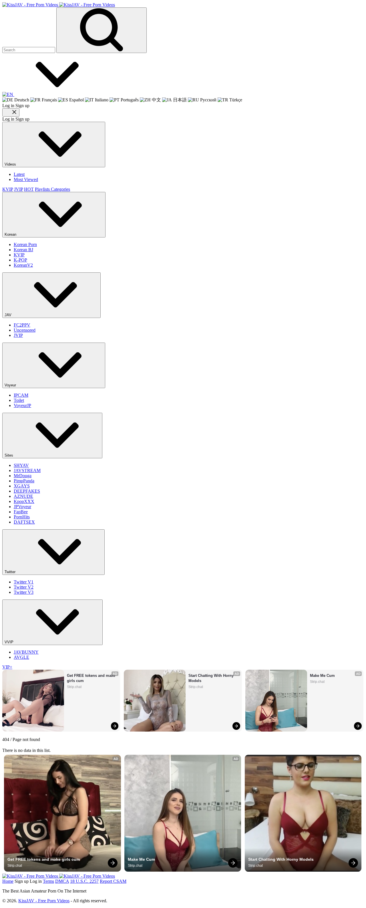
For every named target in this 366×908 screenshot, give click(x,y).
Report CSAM (113, 881)
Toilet (19, 400)
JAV (9, 315)
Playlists (43, 189)
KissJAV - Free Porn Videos (43, 900)
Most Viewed (26, 179)
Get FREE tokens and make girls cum (91, 678)
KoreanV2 (23, 265)
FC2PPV (22, 325)
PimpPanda (24, 480)
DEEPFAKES (27, 491)
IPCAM (21, 395)
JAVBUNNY (26, 652)
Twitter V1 (23, 581)
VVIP (10, 642)
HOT (29, 189)
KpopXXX (24, 501)
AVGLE (21, 657)
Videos (11, 164)
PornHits (22, 516)
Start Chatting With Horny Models (211, 678)
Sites (9, 455)
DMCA (62, 881)
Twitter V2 (23, 587)
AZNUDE (23, 496)
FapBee (21, 511)
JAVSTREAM (27, 470)
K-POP (20, 260)
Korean (11, 234)
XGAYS (22, 486)
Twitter (11, 572)
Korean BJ (23, 249)
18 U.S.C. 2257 (84, 881)
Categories (60, 189)
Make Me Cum (322, 675)
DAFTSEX (24, 522)
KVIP (7, 189)
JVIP (18, 189)
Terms (48, 881)
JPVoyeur (22, 506)
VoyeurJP (22, 405)
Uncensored (24, 330)
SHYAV (21, 465)
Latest (19, 174)
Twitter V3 (23, 592)
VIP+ (7, 667)
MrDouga (22, 475)
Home (7, 881)
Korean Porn (25, 244)
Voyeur (11, 385)
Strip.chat (74, 687)
